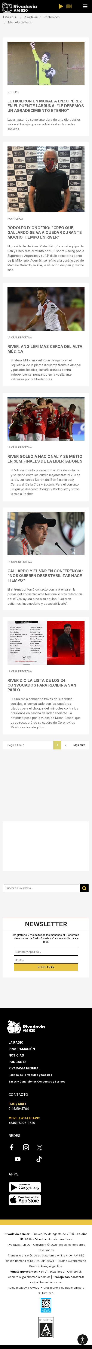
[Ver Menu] (85, 6)
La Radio (16, 1042)
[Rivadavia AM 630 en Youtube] (18, 1159)
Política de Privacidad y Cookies (30, 1074)
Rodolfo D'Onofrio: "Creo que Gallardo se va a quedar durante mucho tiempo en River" (44, 232)
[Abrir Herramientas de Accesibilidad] (82, 1339)
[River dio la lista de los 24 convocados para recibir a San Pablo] (46, 643)
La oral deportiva (19, 337)
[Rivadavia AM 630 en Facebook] (14, 1147)
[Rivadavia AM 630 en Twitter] (42, 1147)
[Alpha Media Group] (46, 1327)
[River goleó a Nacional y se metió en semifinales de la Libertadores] (46, 419)
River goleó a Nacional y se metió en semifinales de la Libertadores (44, 458)
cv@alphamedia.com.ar (46, 1282)
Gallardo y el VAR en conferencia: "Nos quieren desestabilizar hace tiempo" (45, 576)
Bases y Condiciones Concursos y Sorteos (37, 1081)
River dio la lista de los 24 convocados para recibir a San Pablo (41, 685)
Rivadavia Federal (24, 1068)
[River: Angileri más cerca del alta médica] (46, 309)
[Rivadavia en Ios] (25, 1200)
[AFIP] (46, 1305)
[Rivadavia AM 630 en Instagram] (28, 1147)
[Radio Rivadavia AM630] (19, 7)
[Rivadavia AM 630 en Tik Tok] (39, 1159)
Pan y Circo (15, 219)
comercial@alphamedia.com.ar (29, 1277)
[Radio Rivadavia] (26, 1026)
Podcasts (18, 1062)
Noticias (16, 1055)
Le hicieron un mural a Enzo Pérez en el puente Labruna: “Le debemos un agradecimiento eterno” (45, 106)
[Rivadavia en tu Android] (25, 1187)
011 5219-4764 (19, 1108)
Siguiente (79, 744)
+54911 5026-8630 (22, 1123)
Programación (22, 1049)
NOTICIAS (13, 92)
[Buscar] (84, 888)
